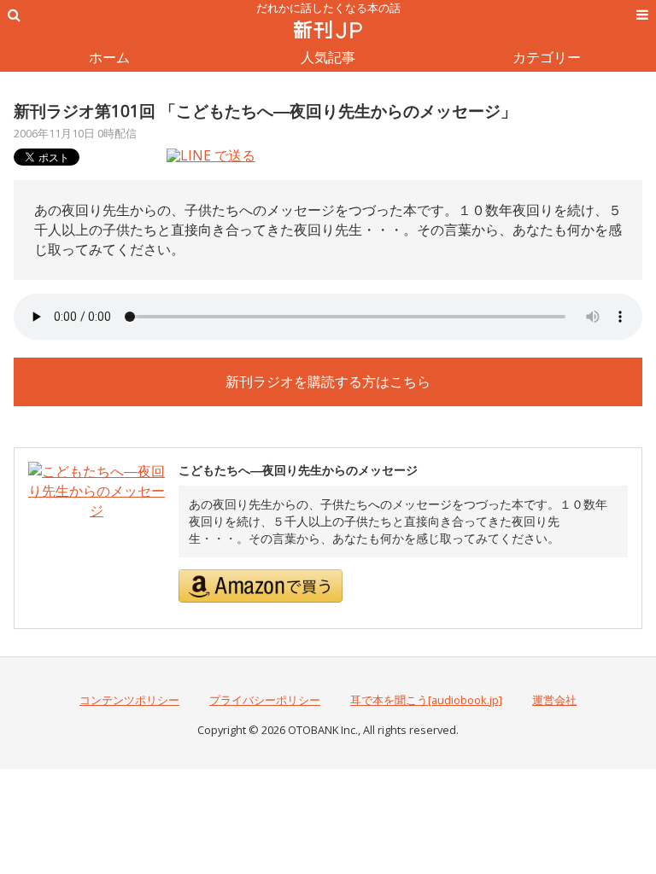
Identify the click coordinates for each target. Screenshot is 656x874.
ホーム (109, 57)
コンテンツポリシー (129, 700)
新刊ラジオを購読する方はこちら (328, 381)
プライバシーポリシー (264, 700)
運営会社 (554, 700)
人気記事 (328, 57)
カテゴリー (546, 57)
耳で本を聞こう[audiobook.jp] (426, 700)
